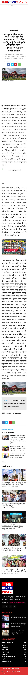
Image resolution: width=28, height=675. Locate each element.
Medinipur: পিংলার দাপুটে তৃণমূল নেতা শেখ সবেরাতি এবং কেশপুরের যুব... (13, 505)
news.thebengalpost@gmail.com (17, 602)
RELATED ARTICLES (7, 429)
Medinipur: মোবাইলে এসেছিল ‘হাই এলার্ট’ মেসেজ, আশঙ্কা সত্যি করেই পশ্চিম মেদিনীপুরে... (14, 570)
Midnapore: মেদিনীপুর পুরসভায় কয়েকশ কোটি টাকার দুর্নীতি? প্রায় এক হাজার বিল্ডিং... (14, 549)
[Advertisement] (14, 18)
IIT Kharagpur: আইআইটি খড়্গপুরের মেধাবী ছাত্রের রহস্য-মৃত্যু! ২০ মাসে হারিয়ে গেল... (14, 484)
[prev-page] (3, 461)
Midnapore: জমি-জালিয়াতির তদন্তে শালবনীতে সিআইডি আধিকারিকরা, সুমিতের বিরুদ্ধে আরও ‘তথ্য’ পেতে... (12, 527)
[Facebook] (8, 64)
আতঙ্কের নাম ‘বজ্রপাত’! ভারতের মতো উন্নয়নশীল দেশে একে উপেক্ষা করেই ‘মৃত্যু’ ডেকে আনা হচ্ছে (18, 625)
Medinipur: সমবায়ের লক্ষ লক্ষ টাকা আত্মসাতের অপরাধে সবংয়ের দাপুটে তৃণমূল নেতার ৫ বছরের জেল (18, 455)
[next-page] (5, 461)
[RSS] (10, 606)
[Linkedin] (6, 606)
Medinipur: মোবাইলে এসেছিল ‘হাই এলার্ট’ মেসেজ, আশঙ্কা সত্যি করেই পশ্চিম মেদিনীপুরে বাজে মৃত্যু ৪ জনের (18, 448)
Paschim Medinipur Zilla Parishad (13, 413)
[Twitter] (12, 64)
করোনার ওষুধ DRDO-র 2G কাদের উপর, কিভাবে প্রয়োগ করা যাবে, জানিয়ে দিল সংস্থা (18, 617)
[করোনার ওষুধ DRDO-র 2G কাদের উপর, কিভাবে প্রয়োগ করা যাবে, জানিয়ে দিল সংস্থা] (5, 618)
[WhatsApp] (19, 64)
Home (3, 5)
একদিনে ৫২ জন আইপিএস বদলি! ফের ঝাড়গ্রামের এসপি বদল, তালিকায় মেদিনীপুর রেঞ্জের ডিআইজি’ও (18, 632)
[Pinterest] (15, 64)
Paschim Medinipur (10, 5)
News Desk (7, 61)
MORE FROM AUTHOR (8, 432)
